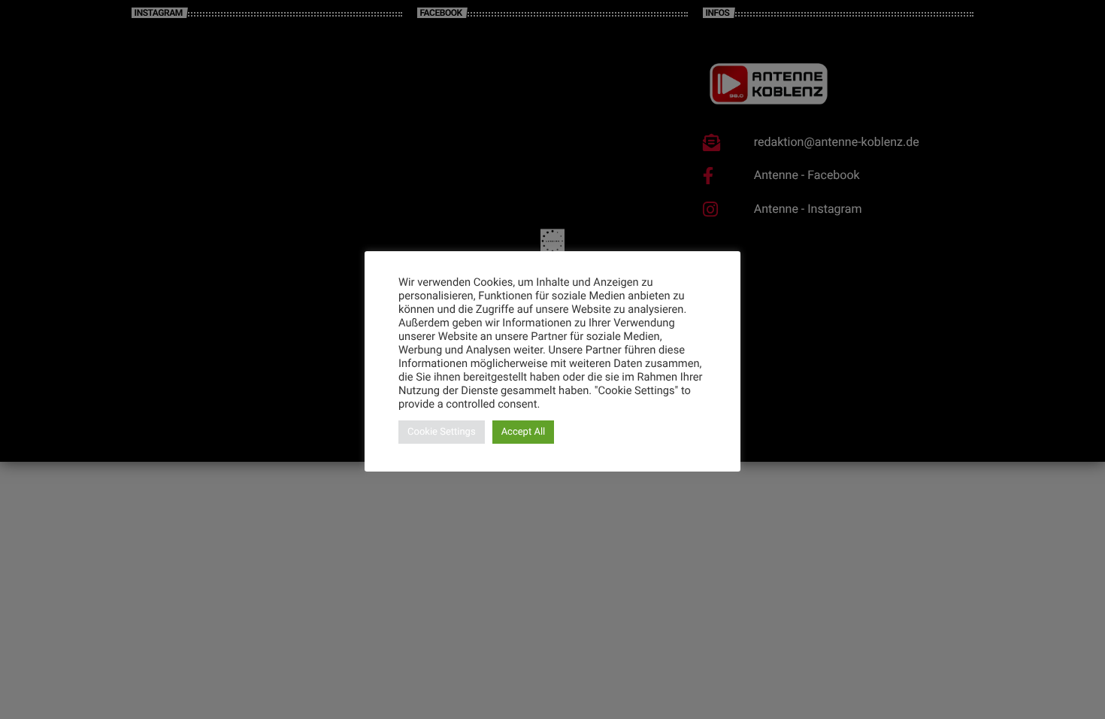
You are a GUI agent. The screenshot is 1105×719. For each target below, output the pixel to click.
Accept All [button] (523, 432)
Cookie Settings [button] (441, 432)
